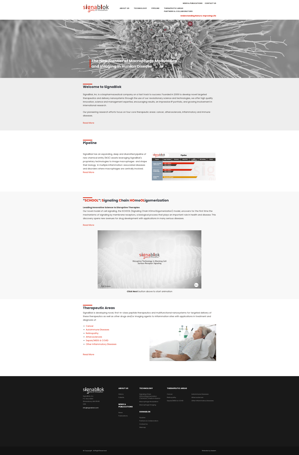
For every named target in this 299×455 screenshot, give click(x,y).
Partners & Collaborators (178, 11)
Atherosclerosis (94, 336)
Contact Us (210, 3)
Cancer (90, 326)
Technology (140, 8)
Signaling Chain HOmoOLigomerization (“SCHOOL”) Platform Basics (149, 396)
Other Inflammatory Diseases (101, 344)
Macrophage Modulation (148, 401)
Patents (121, 397)
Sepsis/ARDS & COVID (97, 340)
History (121, 394)
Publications (123, 416)
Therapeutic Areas (173, 8)
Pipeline (155, 8)
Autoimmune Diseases (97, 329)
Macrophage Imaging (147, 405)
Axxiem (213, 451)
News (120, 412)
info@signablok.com (91, 408)
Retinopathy (92, 333)
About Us (124, 8)
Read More (88, 172)
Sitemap (142, 427)
